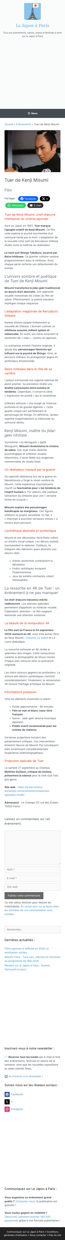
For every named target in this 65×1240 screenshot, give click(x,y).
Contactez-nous (25, 1201)
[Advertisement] (32, 73)
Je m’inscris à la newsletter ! (25, 1076)
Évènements (23, 124)
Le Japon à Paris (32, 25)
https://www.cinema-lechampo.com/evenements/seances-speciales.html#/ (27, 791)
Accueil (9, 124)
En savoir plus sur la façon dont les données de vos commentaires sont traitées (32, 910)
